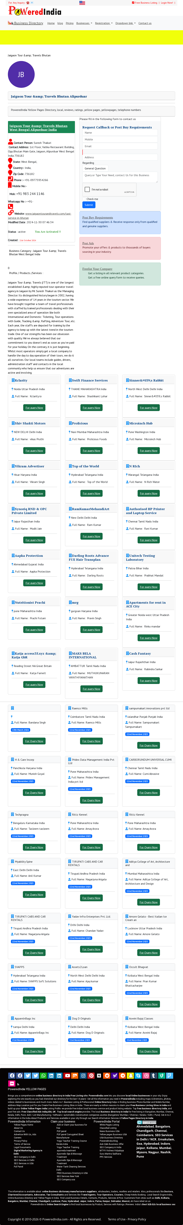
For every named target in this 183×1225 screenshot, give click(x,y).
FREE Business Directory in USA (72, 1173)
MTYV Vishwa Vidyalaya (112, 1150)
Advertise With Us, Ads (25, 1134)
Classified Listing (108, 1128)
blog (60, 23)
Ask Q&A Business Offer (111, 1144)
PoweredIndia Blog (109, 1141)
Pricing (69, 23)
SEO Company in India (110, 1147)
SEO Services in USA (24, 1163)
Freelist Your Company (97, 269)
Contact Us (19, 1131)
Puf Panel (18, 1166)
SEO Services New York (68, 1176)
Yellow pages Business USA (113, 1134)
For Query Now (34, 741)
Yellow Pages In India (48, 1198)
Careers (17, 1137)
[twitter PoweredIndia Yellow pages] (27, 1076)
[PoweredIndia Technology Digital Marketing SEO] (18, 1084)
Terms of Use (116, 1219)
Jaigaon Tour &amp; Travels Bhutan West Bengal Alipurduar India (38, 128)
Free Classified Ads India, (38, 1112)
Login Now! (167, 2)
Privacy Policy (20, 1141)
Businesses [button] (83, 23)
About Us (18, 1128)
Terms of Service (22, 1144)
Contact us (145, 23)
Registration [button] (102, 23)
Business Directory (28, 23)
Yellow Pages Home (23, 1125)
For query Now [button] (34, 407)
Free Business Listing (145, 2)
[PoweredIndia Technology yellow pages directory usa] (11, 1083)
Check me (92, 199)
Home (51, 23)
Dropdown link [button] (124, 23)
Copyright (14, 1219)
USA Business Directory (111, 1137)
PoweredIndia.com (55, 1219)
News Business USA (110, 1131)
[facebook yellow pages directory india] (19, 1076)
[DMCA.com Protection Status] (147, 1122)
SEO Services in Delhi (24, 1160)
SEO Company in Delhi (25, 1157)
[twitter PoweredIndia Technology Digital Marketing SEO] (35, 1076)
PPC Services (106, 1157)
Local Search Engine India (159, 1195)
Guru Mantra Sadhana (110, 1154)
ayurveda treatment (66, 1150)
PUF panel (61, 1131)
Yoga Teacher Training (68, 1147)
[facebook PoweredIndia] (11, 1076)
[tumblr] (153, 1076)
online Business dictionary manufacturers (69, 1191)
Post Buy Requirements (97, 217)
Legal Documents (22, 1147)
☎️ (27, 2)
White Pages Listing (109, 1125)
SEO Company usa (66, 1179)
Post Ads (88, 243)
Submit (89, 205)
